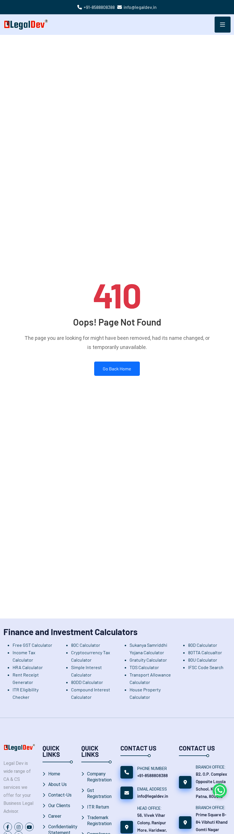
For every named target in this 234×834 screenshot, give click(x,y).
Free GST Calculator (32, 645)
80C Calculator (85, 645)
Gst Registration (99, 793)
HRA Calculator (28, 667)
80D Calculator (202, 645)
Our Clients (59, 805)
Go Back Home (117, 368)
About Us (57, 784)
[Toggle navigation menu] (223, 25)
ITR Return (98, 807)
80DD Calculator (87, 682)
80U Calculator (202, 660)
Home (54, 774)
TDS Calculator (144, 667)
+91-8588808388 (99, 7)
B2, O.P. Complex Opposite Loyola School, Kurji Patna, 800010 (211, 785)
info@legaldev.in (140, 7)
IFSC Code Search (205, 667)
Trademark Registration (99, 820)
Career (54, 816)
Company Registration (99, 777)
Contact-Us (60, 795)
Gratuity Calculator (148, 660)
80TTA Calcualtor (205, 652)
